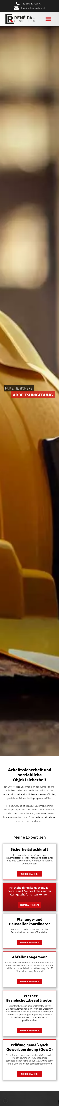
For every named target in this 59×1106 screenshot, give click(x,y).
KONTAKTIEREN (29, 904)
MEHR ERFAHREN (29, 873)
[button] (5, 1100)
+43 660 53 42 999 (31, 3)
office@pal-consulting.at (32, 7)
